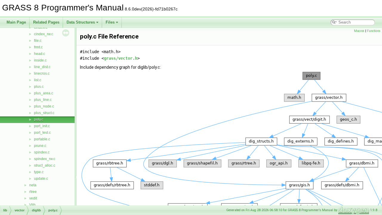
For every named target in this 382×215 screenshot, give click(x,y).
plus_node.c (44, 106)
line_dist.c (42, 67)
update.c (41, 178)
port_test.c (42, 132)
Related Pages (46, 22)
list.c (37, 80)
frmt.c (38, 47)
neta (32, 185)
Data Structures (81, 22)
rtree (33, 192)
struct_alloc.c (44, 165)
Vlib (32, 205)
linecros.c (42, 73)
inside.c (40, 60)
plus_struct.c (44, 113)
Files (110, 22)
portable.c (42, 139)
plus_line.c (43, 100)
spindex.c (42, 152)
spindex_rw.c (44, 159)
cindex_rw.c (43, 34)
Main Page (16, 22)
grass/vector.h (120, 58)
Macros (359, 31)
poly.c (38, 119)
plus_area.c (43, 93)
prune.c (40, 146)
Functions (374, 31)
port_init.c (42, 126)
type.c (39, 172)
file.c (37, 41)
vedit (33, 198)
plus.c (39, 87)
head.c (39, 54)
